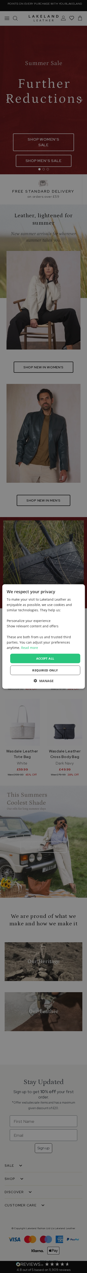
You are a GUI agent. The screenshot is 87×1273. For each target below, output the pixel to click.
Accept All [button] (45, 658)
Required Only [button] (45, 670)
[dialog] (43, 636)
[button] (44, 681)
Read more (29, 647)
